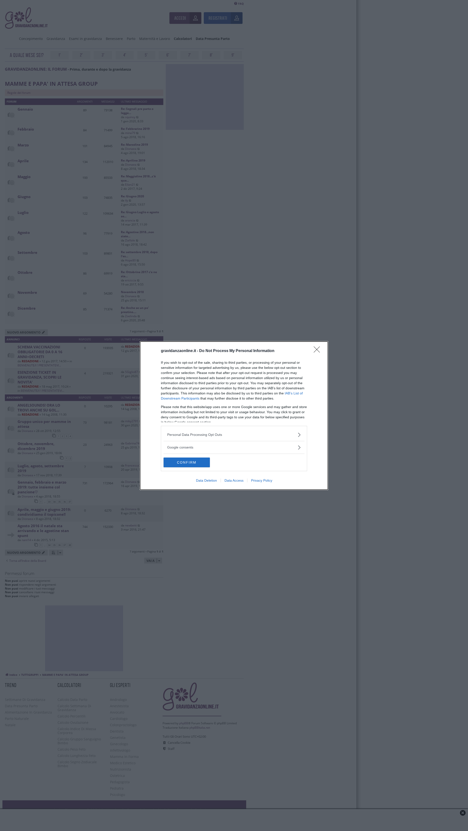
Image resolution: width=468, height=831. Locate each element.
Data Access (234, 480)
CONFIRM (186, 462)
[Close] (318, 351)
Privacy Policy (261, 480)
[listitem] (234, 434)
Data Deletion (206, 480)
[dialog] (234, 416)
